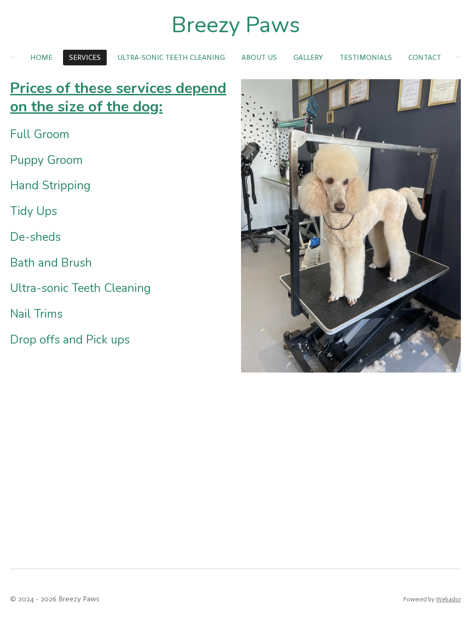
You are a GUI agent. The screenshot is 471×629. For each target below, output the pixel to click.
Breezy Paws (236, 25)
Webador (448, 599)
